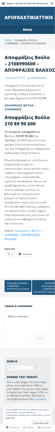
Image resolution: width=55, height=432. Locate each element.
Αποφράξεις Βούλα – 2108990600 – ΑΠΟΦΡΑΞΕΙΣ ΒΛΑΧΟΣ (24, 235)
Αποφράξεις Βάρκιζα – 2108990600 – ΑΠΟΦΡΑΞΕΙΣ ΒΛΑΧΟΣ (18, 286)
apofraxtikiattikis (29, 17)
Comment (39, 338)
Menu (27, 29)
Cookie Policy (10, 418)
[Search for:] (20, 367)
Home (8, 40)
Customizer (40, 399)
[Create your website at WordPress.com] (27, 3)
